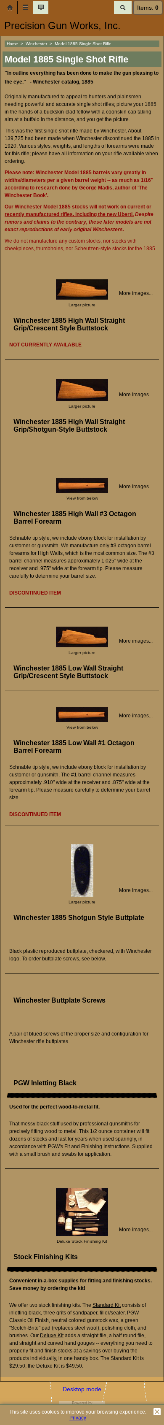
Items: (148, 7)
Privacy (77, 1418)
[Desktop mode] (40, 7)
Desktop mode (82, 1389)
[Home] (9, 7)
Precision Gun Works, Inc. (62, 25)
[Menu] (25, 7)
